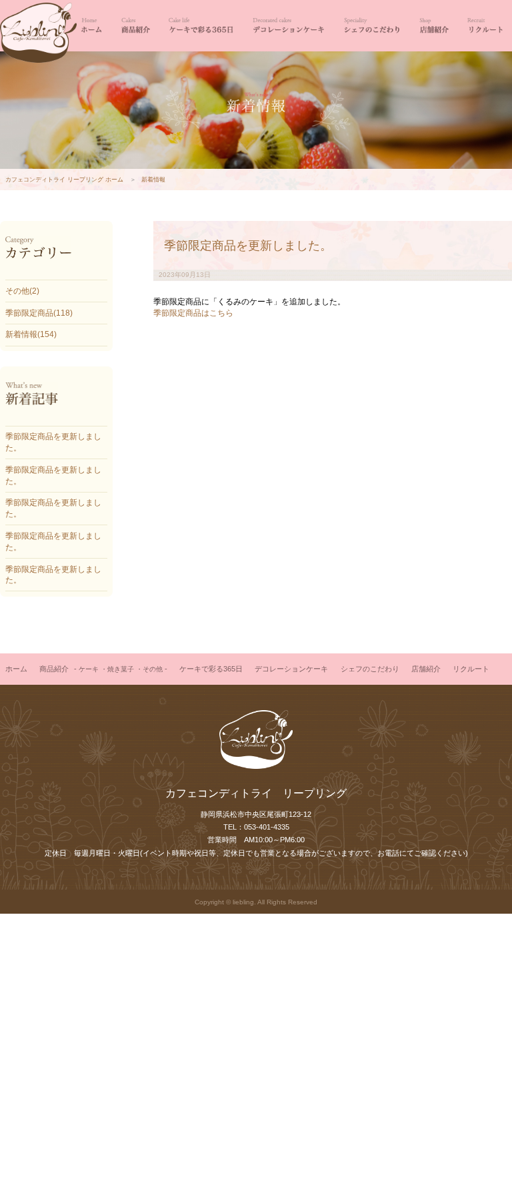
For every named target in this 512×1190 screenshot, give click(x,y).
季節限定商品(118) (39, 313)
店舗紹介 (433, 25)
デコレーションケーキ (287, 25)
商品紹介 (135, 25)
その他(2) (22, 291)
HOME (91, 25)
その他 (153, 669)
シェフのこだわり (371, 25)
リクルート (485, 25)
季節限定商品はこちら (193, 313)
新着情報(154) (31, 334)
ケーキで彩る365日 (200, 25)
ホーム (16, 669)
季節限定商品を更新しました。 (248, 245)
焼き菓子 (120, 669)
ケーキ (89, 669)
